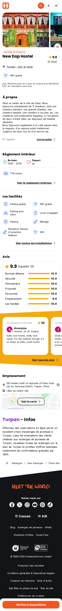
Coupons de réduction (22, 580)
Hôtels (48, 527)
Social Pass (42, 535)
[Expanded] (7, 463)
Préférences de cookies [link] (31, 595)
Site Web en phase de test (23, 588)
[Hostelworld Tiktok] (50, 504)
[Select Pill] (41, 6)
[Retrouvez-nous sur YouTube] (34, 504)
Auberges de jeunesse (30, 527)
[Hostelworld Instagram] (27, 504)
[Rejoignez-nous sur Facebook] (11, 504)
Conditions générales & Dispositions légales (31, 573)
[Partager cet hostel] (57, 46)
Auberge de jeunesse (14, 52)
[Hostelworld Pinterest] (42, 504)
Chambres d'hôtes (24, 535)
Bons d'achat (44, 580)
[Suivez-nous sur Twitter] (19, 504)
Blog (12, 527)
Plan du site (47, 588)
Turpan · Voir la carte (19, 66)
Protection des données (31, 565)
